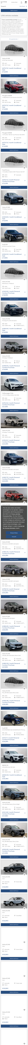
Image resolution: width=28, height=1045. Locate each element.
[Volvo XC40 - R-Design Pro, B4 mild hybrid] (14, 309)
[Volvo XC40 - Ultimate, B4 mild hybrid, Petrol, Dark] (14, 644)
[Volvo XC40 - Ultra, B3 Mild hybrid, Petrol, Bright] (14, 793)
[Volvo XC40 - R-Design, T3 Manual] (14, 346)
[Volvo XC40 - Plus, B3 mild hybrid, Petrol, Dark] (14, 495)
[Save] (24, 56)
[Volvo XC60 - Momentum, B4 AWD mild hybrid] (14, 458)
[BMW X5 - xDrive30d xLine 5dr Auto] (14, 755)
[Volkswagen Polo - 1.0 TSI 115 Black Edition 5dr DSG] (14, 383)
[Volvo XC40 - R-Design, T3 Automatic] (14, 421)
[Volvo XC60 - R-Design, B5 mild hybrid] (14, 607)
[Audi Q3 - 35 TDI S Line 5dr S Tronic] (14, 235)
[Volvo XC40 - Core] (14, 867)
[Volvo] (14, 2)
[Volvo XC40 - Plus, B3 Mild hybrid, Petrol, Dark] (14, 830)
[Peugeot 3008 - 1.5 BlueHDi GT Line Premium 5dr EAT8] (14, 86)
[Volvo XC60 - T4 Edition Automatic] (14, 197)
